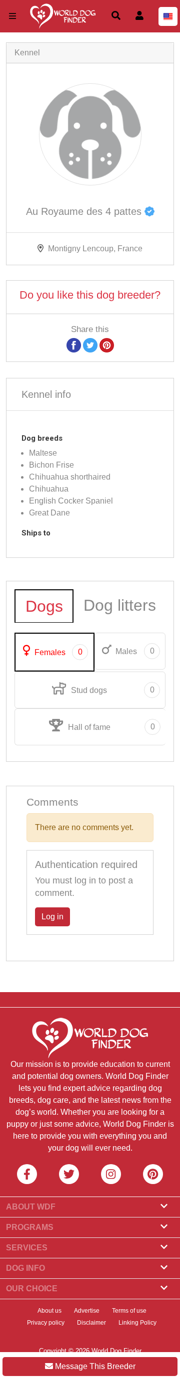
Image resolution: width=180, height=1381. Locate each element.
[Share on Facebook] (73, 345)
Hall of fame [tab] (110, 726)
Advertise (87, 1310)
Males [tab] (134, 651)
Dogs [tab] (44, 606)
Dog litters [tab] (120, 605)
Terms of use (129, 1310)
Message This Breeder (94, 1366)
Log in (53, 916)
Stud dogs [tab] (111, 690)
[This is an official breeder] (149, 211)
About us (50, 1310)
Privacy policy (45, 1322)
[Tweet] (90, 345)
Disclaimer (91, 1322)
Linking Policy (137, 1322)
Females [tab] (57, 652)
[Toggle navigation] (12, 16)
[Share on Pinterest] (107, 345)
